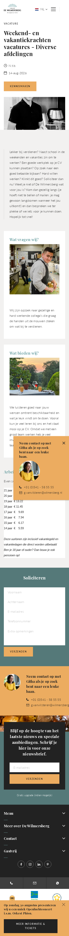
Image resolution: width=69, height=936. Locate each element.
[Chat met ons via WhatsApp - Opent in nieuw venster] (57, 883)
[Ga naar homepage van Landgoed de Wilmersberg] (12, 8)
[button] (63, 904)
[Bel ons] (11, 883)
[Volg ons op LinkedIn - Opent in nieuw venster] (39, 864)
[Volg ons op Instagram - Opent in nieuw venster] (30, 864)
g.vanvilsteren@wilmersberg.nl (43, 492)
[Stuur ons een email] (34, 883)
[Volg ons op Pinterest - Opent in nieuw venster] (47, 864)
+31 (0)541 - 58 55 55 (46, 699)
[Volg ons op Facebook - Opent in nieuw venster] (21, 864)
